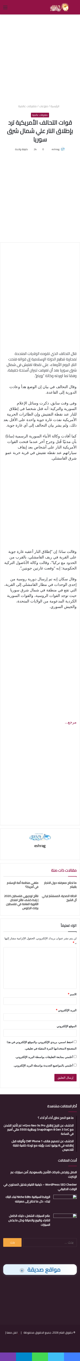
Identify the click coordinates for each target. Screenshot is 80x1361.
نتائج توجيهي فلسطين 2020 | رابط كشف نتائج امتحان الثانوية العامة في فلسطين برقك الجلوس (21, 902)
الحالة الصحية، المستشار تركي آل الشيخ (59, 898)
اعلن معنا (12, 1332)
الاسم (72, 994)
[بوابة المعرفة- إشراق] (59, 7)
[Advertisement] (40, 58)
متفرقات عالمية (27, 106)
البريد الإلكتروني (66, 1010)
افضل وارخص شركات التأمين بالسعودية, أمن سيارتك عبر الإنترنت (43, 1174)
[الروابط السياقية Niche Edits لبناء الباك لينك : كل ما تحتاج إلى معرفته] (65, 1203)
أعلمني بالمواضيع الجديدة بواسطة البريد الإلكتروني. (43, 1065)
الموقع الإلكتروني (67, 1026)
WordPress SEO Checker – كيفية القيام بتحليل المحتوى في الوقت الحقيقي (40, 1187)
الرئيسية (55, 106)
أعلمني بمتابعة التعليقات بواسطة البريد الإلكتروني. (44, 1057)
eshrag (55, 149)
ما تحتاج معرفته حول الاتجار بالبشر (60, 885)
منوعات (43, 106)
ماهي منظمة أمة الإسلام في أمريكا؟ (22, 885)
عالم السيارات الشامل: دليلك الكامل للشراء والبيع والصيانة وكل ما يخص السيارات (29, 1220)
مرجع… (71, 722)
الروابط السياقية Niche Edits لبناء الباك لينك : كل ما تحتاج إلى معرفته (28, 1199)
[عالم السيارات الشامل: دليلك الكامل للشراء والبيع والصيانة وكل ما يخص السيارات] (65, 1222)
